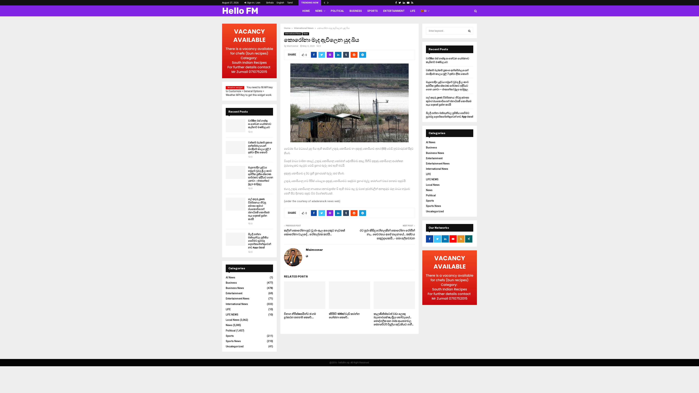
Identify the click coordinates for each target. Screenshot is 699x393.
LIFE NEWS (232, 314)
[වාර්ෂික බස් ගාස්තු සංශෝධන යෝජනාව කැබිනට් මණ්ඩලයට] (235, 125)
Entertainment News (237, 298)
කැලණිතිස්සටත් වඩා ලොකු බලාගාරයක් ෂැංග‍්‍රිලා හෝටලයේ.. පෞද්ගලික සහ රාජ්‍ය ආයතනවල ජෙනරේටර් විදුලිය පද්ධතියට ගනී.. (393, 319)
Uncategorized (235, 346)
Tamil (290, 2)
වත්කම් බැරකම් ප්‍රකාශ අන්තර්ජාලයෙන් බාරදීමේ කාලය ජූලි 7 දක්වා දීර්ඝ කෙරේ (260, 147)
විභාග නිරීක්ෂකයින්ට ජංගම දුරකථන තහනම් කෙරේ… (300, 315)
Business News (235, 288)
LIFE (412, 10)
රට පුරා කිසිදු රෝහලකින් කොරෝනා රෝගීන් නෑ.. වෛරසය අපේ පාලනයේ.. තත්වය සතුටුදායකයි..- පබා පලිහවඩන (387, 234)
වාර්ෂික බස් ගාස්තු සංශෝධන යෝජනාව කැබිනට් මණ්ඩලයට (259, 124)
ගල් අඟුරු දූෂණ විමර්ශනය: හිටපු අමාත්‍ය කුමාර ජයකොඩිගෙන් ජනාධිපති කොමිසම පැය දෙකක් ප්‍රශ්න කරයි (259, 209)
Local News (232, 319)
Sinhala (270, 2)
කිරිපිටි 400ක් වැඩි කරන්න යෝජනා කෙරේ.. (344, 315)
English (280, 2)
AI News (230, 277)
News (318, 10)
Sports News (233, 341)
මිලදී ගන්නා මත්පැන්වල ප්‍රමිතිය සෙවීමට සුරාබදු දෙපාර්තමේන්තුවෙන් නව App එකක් (259, 241)
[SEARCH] (469, 31)
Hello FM (240, 11)
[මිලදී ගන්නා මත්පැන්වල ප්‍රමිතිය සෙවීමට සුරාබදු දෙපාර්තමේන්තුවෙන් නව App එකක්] (235, 239)
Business (356, 10)
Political (337, 10)
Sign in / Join (253, 2)
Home (306, 10)
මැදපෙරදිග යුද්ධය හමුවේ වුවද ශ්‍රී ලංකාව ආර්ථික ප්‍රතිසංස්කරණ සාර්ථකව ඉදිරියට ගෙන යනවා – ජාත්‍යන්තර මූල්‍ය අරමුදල (260, 176)
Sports (372, 10)
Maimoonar (292, 46)
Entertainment (394, 10)
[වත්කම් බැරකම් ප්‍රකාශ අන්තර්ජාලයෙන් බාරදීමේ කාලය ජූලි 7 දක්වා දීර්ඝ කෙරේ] (235, 147)
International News (293, 34)
